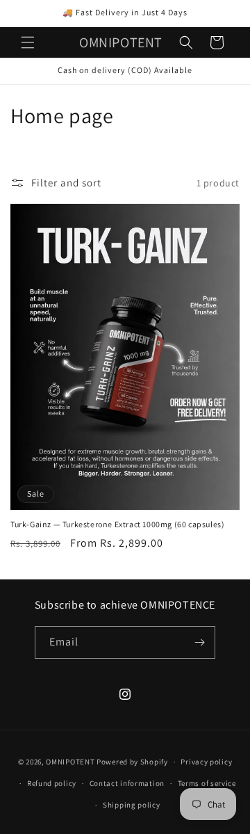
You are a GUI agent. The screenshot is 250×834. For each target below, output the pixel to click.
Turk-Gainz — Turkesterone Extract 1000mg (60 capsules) (117, 524)
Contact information (127, 783)
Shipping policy (131, 805)
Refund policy (51, 783)
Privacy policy (206, 762)
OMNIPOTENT (70, 762)
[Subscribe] (199, 642)
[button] (27, 42)
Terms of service (207, 783)
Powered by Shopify (132, 762)
